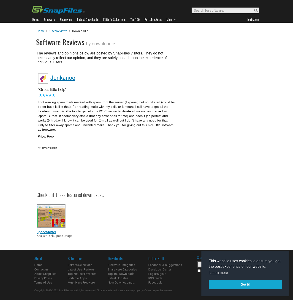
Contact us (41, 269)
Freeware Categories (121, 265)
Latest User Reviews (81, 269)
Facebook (155, 282)
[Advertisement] (217, 122)
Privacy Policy (43, 278)
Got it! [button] (245, 284)
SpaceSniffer (46, 232)
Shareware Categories (122, 269)
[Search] (254, 11)
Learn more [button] (218, 273)
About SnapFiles (45, 274)
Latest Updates (118, 278)
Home (41, 31)
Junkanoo (62, 78)
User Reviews (58, 31)
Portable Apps (77, 278)
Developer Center (159, 269)
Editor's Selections (80, 265)
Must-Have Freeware (81, 282)
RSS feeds (155, 278)
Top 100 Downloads (121, 274)
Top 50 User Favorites (82, 274)
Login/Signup (157, 274)
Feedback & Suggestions (165, 265)
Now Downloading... (121, 282)
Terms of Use (43, 282)
